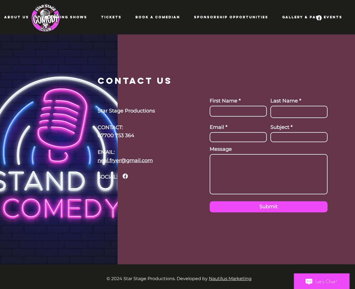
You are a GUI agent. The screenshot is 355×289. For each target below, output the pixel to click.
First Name (223, 100)
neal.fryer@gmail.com (125, 160)
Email (217, 127)
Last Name (284, 100)
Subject (279, 127)
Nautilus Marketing (230, 278)
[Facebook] (125, 176)
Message (221, 149)
